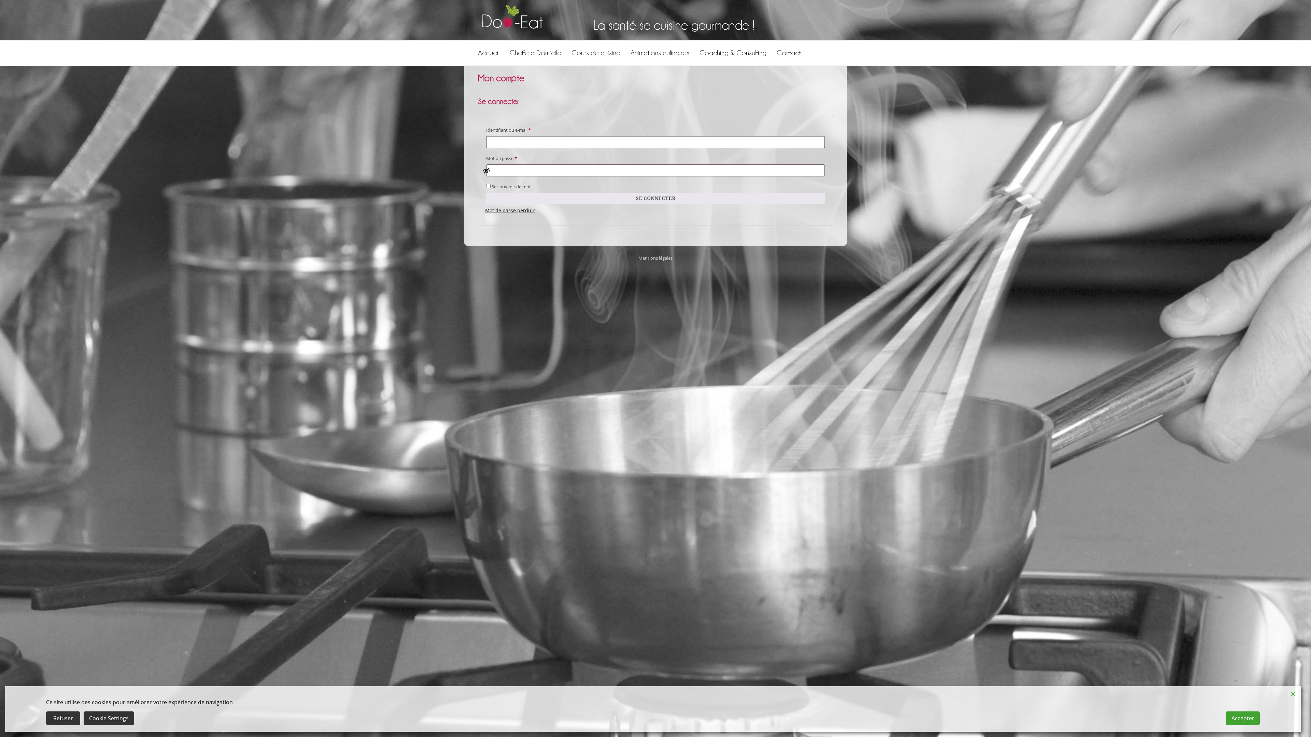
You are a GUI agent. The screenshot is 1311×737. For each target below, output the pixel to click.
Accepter (1242, 718)
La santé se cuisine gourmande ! (673, 25)
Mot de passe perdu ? (510, 210)
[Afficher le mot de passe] (652, 170)
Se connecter (655, 198)
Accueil (488, 53)
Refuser (63, 718)
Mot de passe (512, 158)
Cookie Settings (109, 718)
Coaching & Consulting (733, 53)
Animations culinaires (660, 53)
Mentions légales (655, 258)
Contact (789, 53)
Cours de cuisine (596, 53)
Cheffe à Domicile (535, 53)
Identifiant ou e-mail (519, 130)
